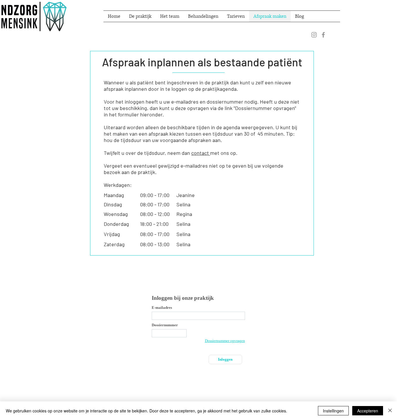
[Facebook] (323, 34)
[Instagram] (314, 34)
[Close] (390, 410)
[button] (203, 16)
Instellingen (333, 411)
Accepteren (367, 411)
